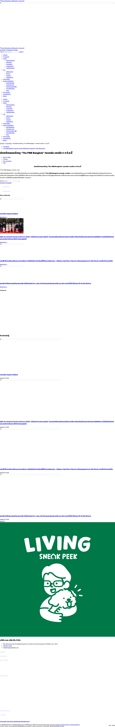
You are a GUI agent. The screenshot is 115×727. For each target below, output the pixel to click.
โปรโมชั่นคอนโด (10, 68)
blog (7, 90)
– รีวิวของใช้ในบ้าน (5, 696)
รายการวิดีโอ (6, 79)
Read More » (3, 217)
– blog (2, 693)
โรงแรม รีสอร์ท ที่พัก (11, 87)
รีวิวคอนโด (9, 62)
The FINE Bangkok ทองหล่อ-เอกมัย (12, 148)
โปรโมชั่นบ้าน (9, 77)
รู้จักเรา (5, 96)
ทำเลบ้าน (8, 75)
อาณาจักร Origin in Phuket (9, 214)
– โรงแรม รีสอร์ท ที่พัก (6, 700)
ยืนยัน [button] (113, 725)
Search (2, 52)
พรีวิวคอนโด (5, 663)
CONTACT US (5, 718)
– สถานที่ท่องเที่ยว (4, 698)
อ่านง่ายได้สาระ (7, 94)
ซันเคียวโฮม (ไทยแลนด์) (29, 148)
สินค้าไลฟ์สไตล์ (10, 83)
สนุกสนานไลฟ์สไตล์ (8, 81)
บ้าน (4, 70)
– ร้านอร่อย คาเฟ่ (4, 695)
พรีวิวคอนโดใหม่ (10, 60)
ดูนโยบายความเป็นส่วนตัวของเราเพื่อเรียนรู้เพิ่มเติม (67, 725)
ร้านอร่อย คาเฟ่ (10, 85)
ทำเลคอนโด (9, 64)
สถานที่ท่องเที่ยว (10, 89)
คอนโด (5, 59)
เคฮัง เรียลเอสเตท (40, 148)
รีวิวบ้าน (8, 74)
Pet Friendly (6, 92)
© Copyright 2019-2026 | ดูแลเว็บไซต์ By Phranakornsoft (14, 721)
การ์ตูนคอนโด (9, 66)
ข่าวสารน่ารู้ (6, 57)
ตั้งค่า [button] (110, 725)
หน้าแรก (5, 55)
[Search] (19, 181)
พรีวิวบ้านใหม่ (9, 72)
